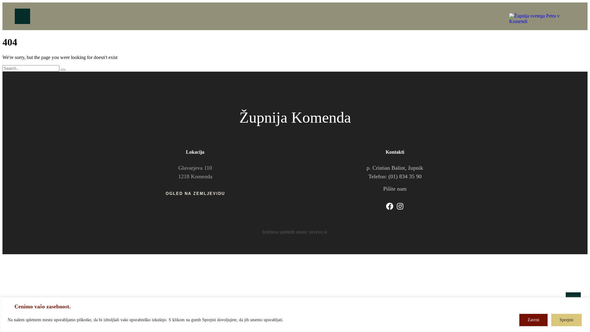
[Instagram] (400, 206)
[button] (195, 193)
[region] (295, 314)
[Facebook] (389, 206)
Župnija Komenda (295, 117)
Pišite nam (395, 189)
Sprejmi (566, 320)
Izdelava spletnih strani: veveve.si (294, 232)
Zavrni (533, 320)
